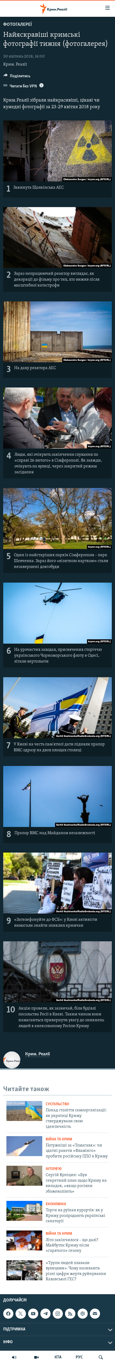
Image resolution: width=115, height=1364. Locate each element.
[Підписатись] (95, 1314)
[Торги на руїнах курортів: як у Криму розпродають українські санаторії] (24, 1211)
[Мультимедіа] (36, 1357)
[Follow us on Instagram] (58, 1314)
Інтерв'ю (54, 1169)
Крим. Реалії (15, 64)
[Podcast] (83, 1314)
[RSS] (70, 1314)
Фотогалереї (17, 24)
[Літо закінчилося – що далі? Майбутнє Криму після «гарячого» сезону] (24, 1240)
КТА (58, 1357)
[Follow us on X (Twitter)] (21, 1314)
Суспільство (57, 1104)
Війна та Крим (59, 1139)
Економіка (56, 1204)
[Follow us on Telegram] (45, 1314)
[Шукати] (101, 1357)
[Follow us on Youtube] (33, 1314)
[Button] (16, 77)
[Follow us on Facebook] (8, 1314)
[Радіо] (14, 1357)
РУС (79, 1357)
